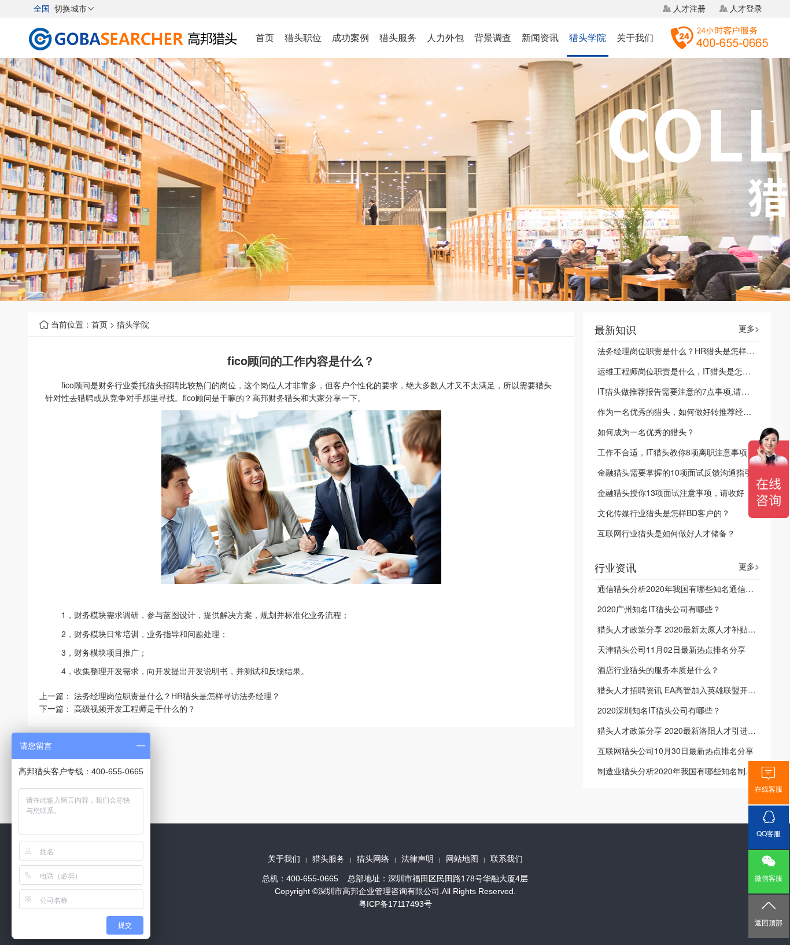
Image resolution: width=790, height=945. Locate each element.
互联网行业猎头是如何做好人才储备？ (666, 533)
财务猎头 (284, 397)
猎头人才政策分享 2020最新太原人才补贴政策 (680, 629)
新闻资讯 (540, 37)
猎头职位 (303, 37)
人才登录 (746, 8)
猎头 (155, 385)
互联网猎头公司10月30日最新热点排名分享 (675, 750)
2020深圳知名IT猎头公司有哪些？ (659, 710)
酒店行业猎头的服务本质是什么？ (658, 669)
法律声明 (417, 858)
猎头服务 (397, 37)
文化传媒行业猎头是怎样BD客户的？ (663, 513)
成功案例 (350, 37)
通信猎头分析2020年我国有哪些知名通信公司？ (683, 588)
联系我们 (506, 858)
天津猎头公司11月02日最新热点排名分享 (671, 649)
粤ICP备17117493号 (395, 904)
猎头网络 (373, 858)
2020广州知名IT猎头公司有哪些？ (659, 609)
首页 (265, 37)
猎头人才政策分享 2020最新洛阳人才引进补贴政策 (688, 730)
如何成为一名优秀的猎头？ (646, 431)
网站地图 (462, 858)
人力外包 (445, 37)
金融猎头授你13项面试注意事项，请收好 (670, 492)
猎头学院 (587, 37)
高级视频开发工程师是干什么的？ (134, 708)
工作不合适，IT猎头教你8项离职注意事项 (672, 452)
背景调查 (492, 37)
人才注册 (689, 8)
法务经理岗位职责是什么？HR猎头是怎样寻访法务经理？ (177, 695)
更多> (749, 328)
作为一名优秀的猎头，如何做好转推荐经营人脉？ (686, 411)
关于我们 (635, 37)
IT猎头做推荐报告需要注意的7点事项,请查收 (677, 391)
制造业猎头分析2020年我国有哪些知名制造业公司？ (691, 771)
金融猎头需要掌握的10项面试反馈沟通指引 (674, 472)
